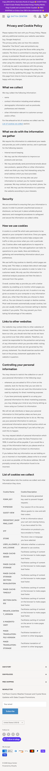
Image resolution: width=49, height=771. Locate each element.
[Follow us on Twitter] (8, 734)
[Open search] (35, 16)
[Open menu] (3, 16)
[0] (44, 16)
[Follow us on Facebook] (4, 734)
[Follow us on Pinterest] (17, 734)
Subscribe (10, 711)
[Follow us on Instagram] (13, 734)
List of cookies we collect (12, 124)
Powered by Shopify (9, 766)
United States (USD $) (11, 722)
